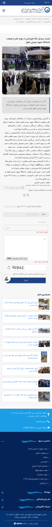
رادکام (25, 523)
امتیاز (43, 214)
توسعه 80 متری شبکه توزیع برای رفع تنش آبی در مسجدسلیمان (20, 356)
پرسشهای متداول (41, 453)
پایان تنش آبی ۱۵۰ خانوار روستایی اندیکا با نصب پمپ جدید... (21, 304)
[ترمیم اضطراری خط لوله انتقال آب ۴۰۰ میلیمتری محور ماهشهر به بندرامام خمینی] (44, 396)
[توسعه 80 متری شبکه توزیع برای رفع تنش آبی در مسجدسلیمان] (44, 356)
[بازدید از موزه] (26, 70)
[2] (30, 214)
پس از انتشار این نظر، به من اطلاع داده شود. (28, 274)
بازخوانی (9, 267)
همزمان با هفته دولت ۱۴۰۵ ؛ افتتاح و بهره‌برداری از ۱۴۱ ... (20, 383)
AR (45, 2)
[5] (37, 214)
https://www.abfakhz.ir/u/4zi (40, 190)
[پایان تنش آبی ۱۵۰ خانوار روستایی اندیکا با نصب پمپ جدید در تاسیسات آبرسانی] (44, 304)
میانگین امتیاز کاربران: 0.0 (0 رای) (29, 206)
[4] (35, 214)
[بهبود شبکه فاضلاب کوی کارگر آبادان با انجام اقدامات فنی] (44, 370)
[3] (32, 214)
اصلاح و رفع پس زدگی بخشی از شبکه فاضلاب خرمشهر (21, 330)
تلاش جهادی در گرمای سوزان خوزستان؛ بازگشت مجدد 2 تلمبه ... (21, 317)
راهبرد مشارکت (42, 474)
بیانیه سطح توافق (41, 470)
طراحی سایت (33, 523)
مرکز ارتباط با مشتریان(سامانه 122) (35, 479)
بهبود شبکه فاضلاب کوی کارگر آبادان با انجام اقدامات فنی (22, 370)
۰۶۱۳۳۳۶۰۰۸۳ (41, 421)
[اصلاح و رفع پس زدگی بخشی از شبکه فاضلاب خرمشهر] (44, 330)
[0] (5, 206)
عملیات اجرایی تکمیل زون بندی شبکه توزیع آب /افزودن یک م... (21, 343)
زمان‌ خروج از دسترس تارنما (37, 448)
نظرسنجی (44, 461)
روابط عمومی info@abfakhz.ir (34, 427)
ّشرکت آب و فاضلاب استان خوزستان (37, 19)
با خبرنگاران (43, 483)
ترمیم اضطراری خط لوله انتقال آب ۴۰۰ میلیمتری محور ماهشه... (21, 396)
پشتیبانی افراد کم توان (39, 466)
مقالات (45, 457)
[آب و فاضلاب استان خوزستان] (26, 9)
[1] (27, 214)
